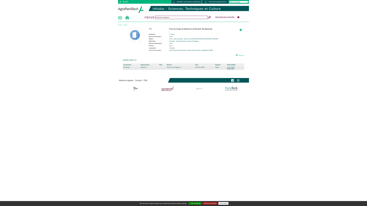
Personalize (223, 203)
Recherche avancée (225, 17)
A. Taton (171, 34)
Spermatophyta (178, 39)
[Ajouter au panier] (240, 30)
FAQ (145, 80)
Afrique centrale (189, 39)
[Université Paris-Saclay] (167, 88)
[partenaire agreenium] (199, 88)
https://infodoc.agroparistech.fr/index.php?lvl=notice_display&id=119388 (191, 50)
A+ (126, 1)
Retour (125, 25)
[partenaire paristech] (231, 88)
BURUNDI (215, 39)
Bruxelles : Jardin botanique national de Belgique (184, 41)
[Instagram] (238, 80)
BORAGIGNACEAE (200, 39)
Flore (171, 39)
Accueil (120, 25)
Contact (138, 80)
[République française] (135, 88)
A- (120, 1)
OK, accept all (196, 203)
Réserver (241, 55)
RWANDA (209, 39)
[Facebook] (232, 80)
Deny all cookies (210, 203)
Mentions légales (126, 80)
